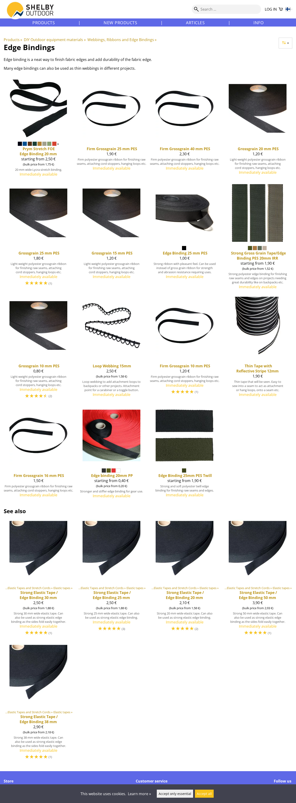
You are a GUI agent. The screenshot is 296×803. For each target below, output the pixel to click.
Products (43, 22)
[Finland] (289, 9)
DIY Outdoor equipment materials (55, 39)
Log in (271, 9)
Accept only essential (175, 793)
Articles (195, 22)
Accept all (204, 793)
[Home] (33, 13)
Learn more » (139, 793)
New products (120, 22)
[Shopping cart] (281, 9)
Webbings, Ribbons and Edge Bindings (122, 39)
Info (258, 22)
